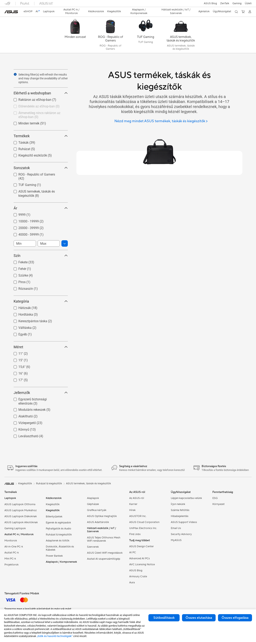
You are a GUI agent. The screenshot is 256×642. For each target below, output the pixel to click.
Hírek (132, 510)
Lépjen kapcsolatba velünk (186, 498)
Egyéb (18, 333)
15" (16, 359)
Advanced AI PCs (139, 558)
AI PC (132, 552)
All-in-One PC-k (13, 546)
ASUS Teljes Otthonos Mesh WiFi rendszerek (103, 539)
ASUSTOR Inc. (137, 516)
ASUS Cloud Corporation (144, 522)
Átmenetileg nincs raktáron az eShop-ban (35, 113)
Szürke (18, 274)
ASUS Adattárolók (98, 522)
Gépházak (93, 504)
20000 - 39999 (24, 227)
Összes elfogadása (235, 618)
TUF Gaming (22, 184)
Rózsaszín (21, 288)
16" (16, 372)
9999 (17, 214)
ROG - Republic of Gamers (32, 173)
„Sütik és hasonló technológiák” (55, 636)
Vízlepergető (22, 422)
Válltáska (20, 327)
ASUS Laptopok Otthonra (19, 504)
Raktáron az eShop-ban (30, 99)
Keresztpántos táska (28, 320)
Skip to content (7, 12)
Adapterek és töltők (57, 540)
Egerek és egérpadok (58, 522)
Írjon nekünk (178, 504)
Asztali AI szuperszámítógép (103, 558)
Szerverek (93, 546)
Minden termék (24, 122)
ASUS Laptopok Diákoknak (20, 516)
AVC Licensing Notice (142, 564)
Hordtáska (21, 313)
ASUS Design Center (141, 546)
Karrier (133, 504)
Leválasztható (24, 435)
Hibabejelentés (179, 516)
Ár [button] (15, 208)
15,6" (17, 366)
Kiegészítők (53, 504)
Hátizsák (20, 307)
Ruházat (19, 148)
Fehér (17, 268)
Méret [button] (18, 347)
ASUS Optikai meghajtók (102, 516)
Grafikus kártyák (96, 510)
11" (16, 352)
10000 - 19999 (24, 220)
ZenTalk (224, 3)
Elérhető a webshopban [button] (32, 93)
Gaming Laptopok (15, 528)
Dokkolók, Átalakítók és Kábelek (60, 548)
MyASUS (176, 540)
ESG (215, 498)
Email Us (176, 528)
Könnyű (19, 428)
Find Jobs (135, 534)
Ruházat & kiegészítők (59, 534)
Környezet (218, 504)
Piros (17, 281)
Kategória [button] (21, 301)
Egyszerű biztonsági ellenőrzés (35, 398)
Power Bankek (54, 555)
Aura (132, 582)
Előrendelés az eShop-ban (32, 105)
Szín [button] (17, 255)
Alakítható (21, 415)
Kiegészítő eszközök (28, 154)
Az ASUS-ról (136, 498)
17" (16, 379)
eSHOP (28, 11)
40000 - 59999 (24, 233)
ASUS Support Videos (184, 522)
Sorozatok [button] (22, 168)
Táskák (19, 141)
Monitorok (10, 540)
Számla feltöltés (180, 510)
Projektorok (11, 564)
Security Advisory (181, 534)
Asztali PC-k (11, 552)
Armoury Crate (138, 576)
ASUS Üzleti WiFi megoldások (105, 552)
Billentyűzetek (54, 516)
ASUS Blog (210, 3)
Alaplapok (93, 498)
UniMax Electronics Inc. (143, 528)
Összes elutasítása (199, 618)
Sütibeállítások (164, 618)
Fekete (18, 261)
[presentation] (15, 74)
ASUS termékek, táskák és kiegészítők (32, 192)
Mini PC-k (10, 558)
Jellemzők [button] (22, 393)
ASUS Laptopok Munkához (20, 510)
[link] (11, 11)
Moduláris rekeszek (27, 409)
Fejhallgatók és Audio (58, 528)
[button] (237, 3)
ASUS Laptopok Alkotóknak (21, 522)
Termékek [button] (22, 136)
